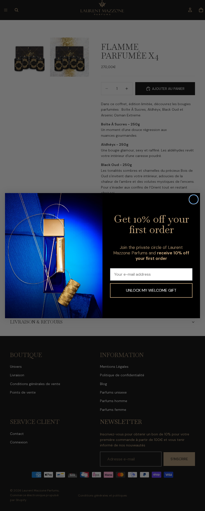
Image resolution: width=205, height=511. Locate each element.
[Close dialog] (193, 199)
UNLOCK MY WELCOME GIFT (151, 290)
